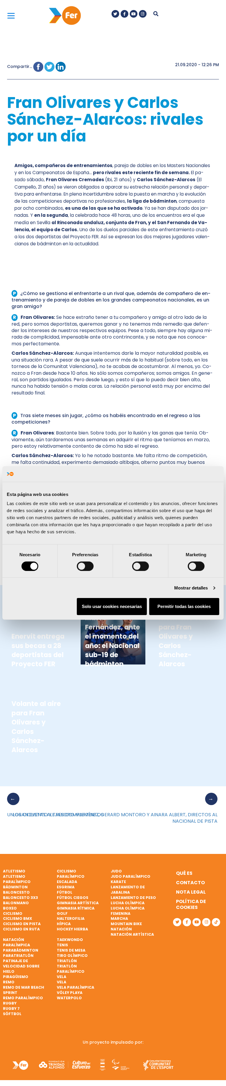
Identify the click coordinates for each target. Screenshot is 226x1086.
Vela (61, 976)
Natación (121, 929)
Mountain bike (126, 923)
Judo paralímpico (130, 876)
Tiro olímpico (72, 955)
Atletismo (14, 871)
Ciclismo (12, 913)
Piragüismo (15, 976)
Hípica (64, 923)
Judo (116, 871)
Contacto (190, 882)
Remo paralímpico (23, 997)
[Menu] (11, 15)
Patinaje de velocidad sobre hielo (21, 966)
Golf (62, 913)
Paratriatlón (18, 955)
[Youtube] (133, 14)
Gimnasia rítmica (75, 908)
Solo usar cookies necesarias (112, 606)
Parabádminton (20, 950)
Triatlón (67, 960)
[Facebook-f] (124, 14)
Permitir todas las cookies (184, 606)
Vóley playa (69, 992)
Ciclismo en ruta (21, 929)
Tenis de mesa (71, 950)
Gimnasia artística (78, 902)
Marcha (119, 918)
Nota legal (191, 892)
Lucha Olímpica (127, 902)
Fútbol (64, 892)
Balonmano (16, 902)
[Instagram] (143, 14)
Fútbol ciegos (72, 897)
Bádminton (15, 887)
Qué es (184, 873)
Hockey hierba (72, 929)
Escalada (67, 881)
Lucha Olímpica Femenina (127, 911)
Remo (8, 982)
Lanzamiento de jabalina (128, 890)
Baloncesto (16, 892)
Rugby (9, 1003)
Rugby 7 (11, 1008)
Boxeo (10, 908)
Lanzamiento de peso (133, 897)
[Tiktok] (216, 922)
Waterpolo (69, 997)
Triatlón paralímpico (70, 969)
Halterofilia (70, 918)
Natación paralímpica (16, 942)
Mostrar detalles (191, 587)
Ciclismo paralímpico (70, 874)
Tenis (62, 944)
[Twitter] (115, 14)
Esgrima (65, 887)
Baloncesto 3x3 (20, 897)
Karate (118, 881)
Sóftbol (12, 1013)
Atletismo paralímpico (17, 879)
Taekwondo (70, 939)
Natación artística (132, 934)
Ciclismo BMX (17, 918)
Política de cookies (191, 904)
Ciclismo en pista (22, 923)
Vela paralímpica (75, 987)
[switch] (85, 566)
